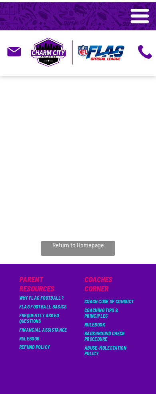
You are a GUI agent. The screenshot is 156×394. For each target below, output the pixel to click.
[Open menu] (140, 16)
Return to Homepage (78, 245)
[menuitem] (45, 297)
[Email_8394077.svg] (14, 57)
